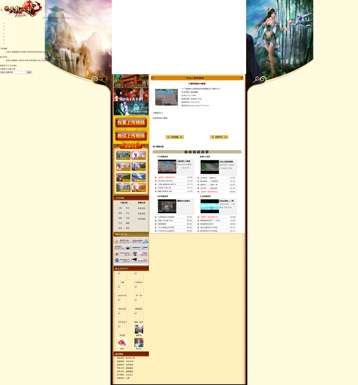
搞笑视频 (141, 219)
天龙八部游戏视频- (226, 162)
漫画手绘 (47, 60)
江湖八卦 (40, 60)
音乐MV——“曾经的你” (209, 188)
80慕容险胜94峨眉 (197, 84)
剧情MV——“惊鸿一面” (209, 185)
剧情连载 (141, 214)
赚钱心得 (17, 60)
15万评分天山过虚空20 (166, 231)
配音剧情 (141, 208)
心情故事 (9, 36)
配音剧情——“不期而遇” (209, 181)
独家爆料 (70, 60)
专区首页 (9, 23)
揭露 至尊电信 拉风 (165, 191)
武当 (19, 52)
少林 (7, 52)
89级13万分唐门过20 (165, 220)
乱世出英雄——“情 (226, 201)
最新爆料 (9, 26)
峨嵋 (15, 52)
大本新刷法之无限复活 (166, 217)
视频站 (8, 33)
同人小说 (55, 60)
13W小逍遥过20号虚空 (166, 227)
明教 (23, 52)
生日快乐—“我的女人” (208, 178)
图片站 (8, 40)
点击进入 (129, 375)
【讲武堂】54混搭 (183, 161)
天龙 (11, 52)
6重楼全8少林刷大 (183, 201)
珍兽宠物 (32, 60)
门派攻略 (9, 30)
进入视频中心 (214, 89)
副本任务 (24, 60)
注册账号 (3, 69)
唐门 (48, 52)
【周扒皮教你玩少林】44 (167, 184)
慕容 (32, 52)
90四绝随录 (162, 224)
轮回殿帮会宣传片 (207, 224)
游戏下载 (11, 69)
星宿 (36, 52)
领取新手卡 (4, 66)
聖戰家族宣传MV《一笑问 (210, 220)
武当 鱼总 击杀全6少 (165, 181)
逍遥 (40, 52)
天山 (44, 52)
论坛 (7, 43)
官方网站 (13, 66)
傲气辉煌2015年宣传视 (208, 231)
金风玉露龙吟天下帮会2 (209, 227)
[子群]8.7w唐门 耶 (164, 188)
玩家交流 (9, 60)
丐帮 (28, 52)
